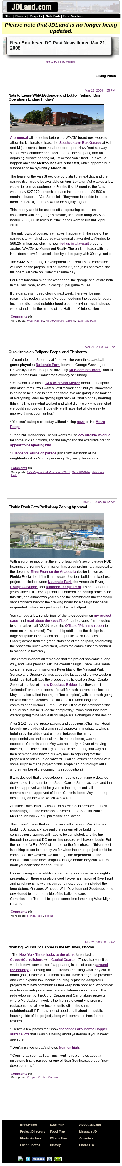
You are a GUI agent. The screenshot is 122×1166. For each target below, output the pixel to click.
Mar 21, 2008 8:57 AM (100, 942)
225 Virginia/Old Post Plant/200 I (48, 472)
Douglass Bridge (23, 587)
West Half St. (35, 320)
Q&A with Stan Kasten (62, 383)
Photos (20, 16)
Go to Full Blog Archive (61, 61)
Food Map (57, 1131)
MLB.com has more (85, 370)
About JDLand (90, 1124)
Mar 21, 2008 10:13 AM (99, 501)
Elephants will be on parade (34, 453)
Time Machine (73, 16)
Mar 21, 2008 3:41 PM (100, 347)
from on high (69, 1048)
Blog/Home (28, 1124)
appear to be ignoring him (30, 445)
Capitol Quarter (63, 960)
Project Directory (32, 1131)
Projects (36, 16)
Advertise (86, 1138)
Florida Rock (35, 915)
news (81, 422)
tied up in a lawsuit (74, 244)
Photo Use (87, 1145)
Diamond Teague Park (63, 587)
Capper (31, 1077)
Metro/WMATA (55, 320)
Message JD (88, 1131)
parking (70, 320)
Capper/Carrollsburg (26, 960)
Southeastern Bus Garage (80, 143)
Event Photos (30, 1145)
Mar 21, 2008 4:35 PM (100, 90)
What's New (59, 1138)
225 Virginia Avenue (94, 435)
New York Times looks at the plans (47, 955)
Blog (8, 16)
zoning (49, 915)
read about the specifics (46, 621)
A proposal (19, 138)
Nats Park (53, 16)
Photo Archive (30, 1138)
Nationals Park (86, 320)
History (55, 1145)
